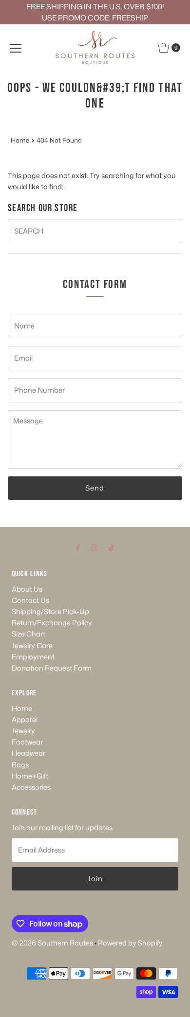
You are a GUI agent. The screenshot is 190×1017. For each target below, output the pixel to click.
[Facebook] (78, 547)
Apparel (25, 719)
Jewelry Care (32, 645)
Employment (33, 657)
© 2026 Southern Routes (52, 943)
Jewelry (23, 731)
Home (20, 140)
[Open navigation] (15, 47)
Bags (20, 765)
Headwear (28, 753)
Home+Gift (30, 776)
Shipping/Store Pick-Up (50, 611)
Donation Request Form (52, 668)
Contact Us (30, 600)
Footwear (27, 742)
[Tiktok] (111, 547)
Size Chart (28, 634)
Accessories (31, 787)
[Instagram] (94, 547)
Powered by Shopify (130, 943)
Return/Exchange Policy (52, 622)
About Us (27, 589)
